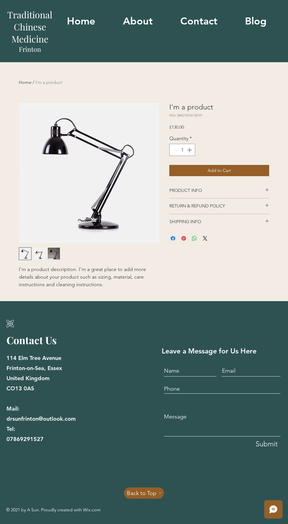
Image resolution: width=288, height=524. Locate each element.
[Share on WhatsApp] (194, 238)
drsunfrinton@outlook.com (41, 418)
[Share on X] (205, 238)
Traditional (29, 14)
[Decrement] (174, 150)
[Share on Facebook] (173, 238)
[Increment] (190, 150)
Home (25, 82)
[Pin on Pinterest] (183, 238)
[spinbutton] (182, 150)
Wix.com (92, 509)
